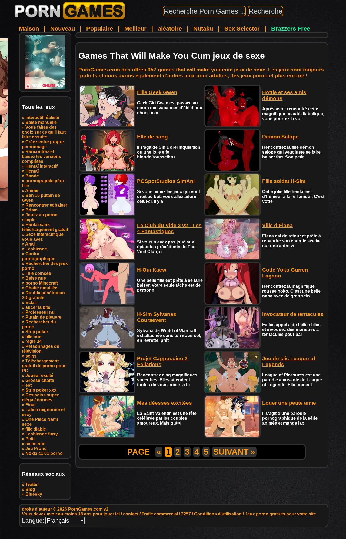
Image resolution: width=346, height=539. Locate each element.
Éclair (31, 302)
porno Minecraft (41, 283)
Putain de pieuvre (43, 317)
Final (30, 404)
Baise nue (35, 278)
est (28, 385)
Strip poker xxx (40, 390)
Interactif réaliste (42, 117)
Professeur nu (40, 312)
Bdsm (31, 210)
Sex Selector (242, 28)
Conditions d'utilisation (218, 514)
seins (30, 356)
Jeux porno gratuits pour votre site (280, 514)
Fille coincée (38, 273)
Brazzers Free (290, 28)
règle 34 (33, 341)
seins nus (35, 443)
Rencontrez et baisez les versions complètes (41, 156)
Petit (30, 439)
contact (130, 514)
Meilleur (135, 28)
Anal (30, 244)
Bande (32, 176)
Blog (30, 489)
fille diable (35, 429)
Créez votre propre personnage (43, 144)
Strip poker (36, 331)
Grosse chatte (39, 380)
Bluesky (33, 494)
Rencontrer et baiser (46, 205)
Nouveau (62, 28)
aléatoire (170, 28)
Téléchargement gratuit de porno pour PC (44, 366)
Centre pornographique (38, 256)
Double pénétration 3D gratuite (43, 295)
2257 (186, 514)
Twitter (32, 484)
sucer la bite (37, 307)
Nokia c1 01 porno (44, 453)
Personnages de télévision (40, 348)
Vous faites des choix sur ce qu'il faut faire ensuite (44, 132)
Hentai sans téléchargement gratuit (45, 227)
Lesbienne (36, 249)
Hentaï (32, 171)
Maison (29, 28)
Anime (31, 190)
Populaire (99, 28)
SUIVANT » (234, 451)
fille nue (33, 336)
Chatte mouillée (41, 288)
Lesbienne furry (41, 434)
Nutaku (203, 28)
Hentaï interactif (41, 166)
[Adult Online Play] (45, 62)
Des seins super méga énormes (40, 397)
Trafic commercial (160, 514)
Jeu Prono (36, 448)
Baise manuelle (41, 122)
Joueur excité (39, 375)
